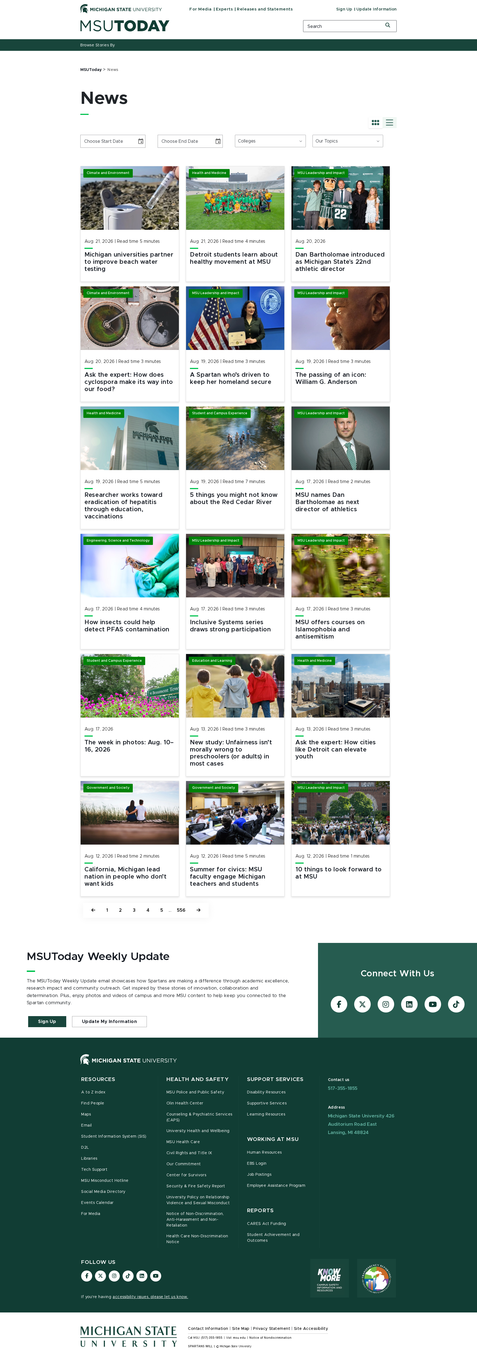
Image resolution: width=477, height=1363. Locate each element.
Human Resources (264, 1152)
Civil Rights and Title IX (189, 1153)
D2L (85, 1148)
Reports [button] (260, 1210)
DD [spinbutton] (96, 141)
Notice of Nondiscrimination (270, 1337)
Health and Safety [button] (197, 1079)
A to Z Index (93, 1092)
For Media (200, 9)
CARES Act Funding (266, 1224)
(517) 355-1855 (212, 1337)
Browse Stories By (97, 45)
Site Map (241, 1329)
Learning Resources (266, 1114)
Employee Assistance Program (276, 1186)
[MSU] (128, 1065)
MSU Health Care (183, 1142)
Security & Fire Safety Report (195, 1186)
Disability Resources (266, 1092)
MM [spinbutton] (87, 141)
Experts (224, 9)
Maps (86, 1114)
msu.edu (239, 1337)
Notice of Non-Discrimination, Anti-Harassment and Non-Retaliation (195, 1219)
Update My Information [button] (109, 1021)
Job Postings (259, 1175)
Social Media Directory (103, 1192)
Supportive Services (267, 1103)
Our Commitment (183, 1164)
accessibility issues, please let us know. (150, 1297)
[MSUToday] (184, 25)
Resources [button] (98, 1079)
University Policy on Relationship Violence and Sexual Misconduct (198, 1200)
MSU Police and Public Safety (195, 1092)
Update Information (376, 9)
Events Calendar (97, 1203)
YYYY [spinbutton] (106, 141)
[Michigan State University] (121, 8)
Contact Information (208, 1329)
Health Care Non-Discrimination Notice (197, 1239)
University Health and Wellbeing (198, 1131)
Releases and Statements (265, 9)
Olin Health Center (185, 1103)
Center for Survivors (186, 1175)
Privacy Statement (271, 1329)
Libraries (89, 1159)
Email (86, 1125)
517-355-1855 (343, 1088)
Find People (92, 1103)
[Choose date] (140, 141)
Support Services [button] (275, 1079)
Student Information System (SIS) (114, 1136)
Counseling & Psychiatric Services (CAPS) (199, 1117)
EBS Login (257, 1164)
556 (181, 910)
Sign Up (344, 9)
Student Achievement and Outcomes (273, 1238)
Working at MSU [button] (273, 1139)
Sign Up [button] (47, 1021)
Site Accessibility (311, 1329)
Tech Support (94, 1170)
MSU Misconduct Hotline (105, 1181)
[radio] (376, 122)
